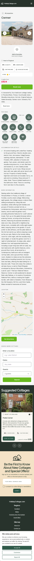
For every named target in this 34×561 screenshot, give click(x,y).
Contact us (17, 528)
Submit (17, 490)
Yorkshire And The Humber (17, 514)
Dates (5, 360)
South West (17, 517)
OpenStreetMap (22, 334)
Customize (17, 552)
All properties (9, 13)
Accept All (17, 547)
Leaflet (15, 334)
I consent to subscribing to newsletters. (18, 486)
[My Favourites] (28, 3)
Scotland (17, 509)
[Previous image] (5, 33)
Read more (6, 106)
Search (17, 380)
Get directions (9, 339)
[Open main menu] (31, 3)
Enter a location (8, 351)
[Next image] (29, 33)
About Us (17, 525)
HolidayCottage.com (10, 3)
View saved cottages (17, 56)
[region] (17, 546)
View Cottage (8, 438)
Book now (17, 87)
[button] (17, 312)
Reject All (17, 557)
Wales (17, 512)
